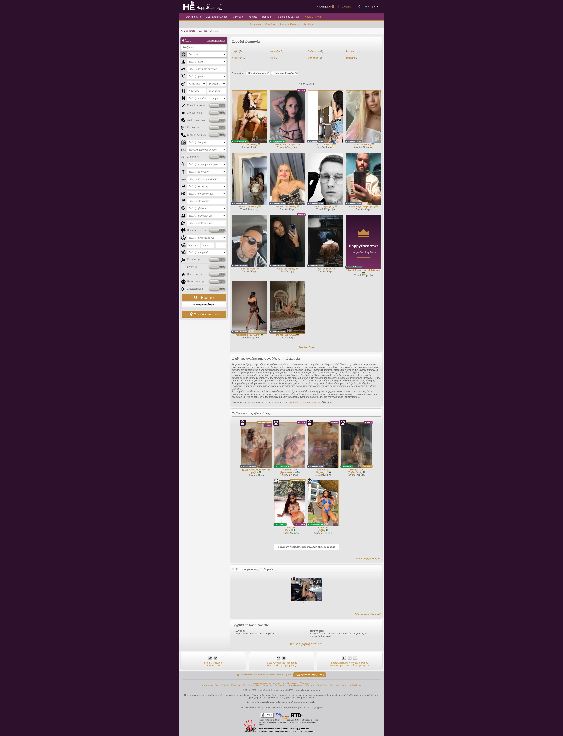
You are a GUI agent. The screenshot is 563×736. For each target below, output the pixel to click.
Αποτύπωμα (207, 685)
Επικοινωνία (274, 683)
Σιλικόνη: (193, 157)
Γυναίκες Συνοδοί (286, 73)
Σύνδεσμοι (293, 683)
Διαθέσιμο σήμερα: (197, 120)
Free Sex (270, 24)
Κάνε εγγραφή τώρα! (306, 644)
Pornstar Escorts (289, 24)
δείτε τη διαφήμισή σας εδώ (368, 558)
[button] (207, 54)
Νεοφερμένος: (195, 281)
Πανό (284, 683)
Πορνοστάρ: (194, 274)
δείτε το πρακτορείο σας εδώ (368, 614)
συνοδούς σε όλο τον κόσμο (302, 402)
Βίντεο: (192, 267)
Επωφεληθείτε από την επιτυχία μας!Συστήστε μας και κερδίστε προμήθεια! (349, 664)
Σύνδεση (346, 6)
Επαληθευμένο (259, 73)
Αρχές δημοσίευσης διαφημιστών (326, 685)
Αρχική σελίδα (192, 17)
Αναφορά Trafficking (352, 685)
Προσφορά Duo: (197, 230)
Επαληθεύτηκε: (196, 105)
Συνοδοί (238, 17)
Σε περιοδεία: (195, 289)
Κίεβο (347, 372)
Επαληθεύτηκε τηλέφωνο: (197, 134)
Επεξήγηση (268, 685)
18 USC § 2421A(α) (252, 685)
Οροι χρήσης (221, 685)
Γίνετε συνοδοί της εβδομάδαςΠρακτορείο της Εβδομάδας (281, 664)
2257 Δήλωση (234, 685)
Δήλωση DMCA (302, 685)
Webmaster (305, 683)
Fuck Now (255, 24)
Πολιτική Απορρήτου (284, 685)
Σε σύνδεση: (194, 112)
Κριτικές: (193, 127)
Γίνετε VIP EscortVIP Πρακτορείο (213, 664)
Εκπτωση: (193, 259)
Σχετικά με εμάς (260, 683)
